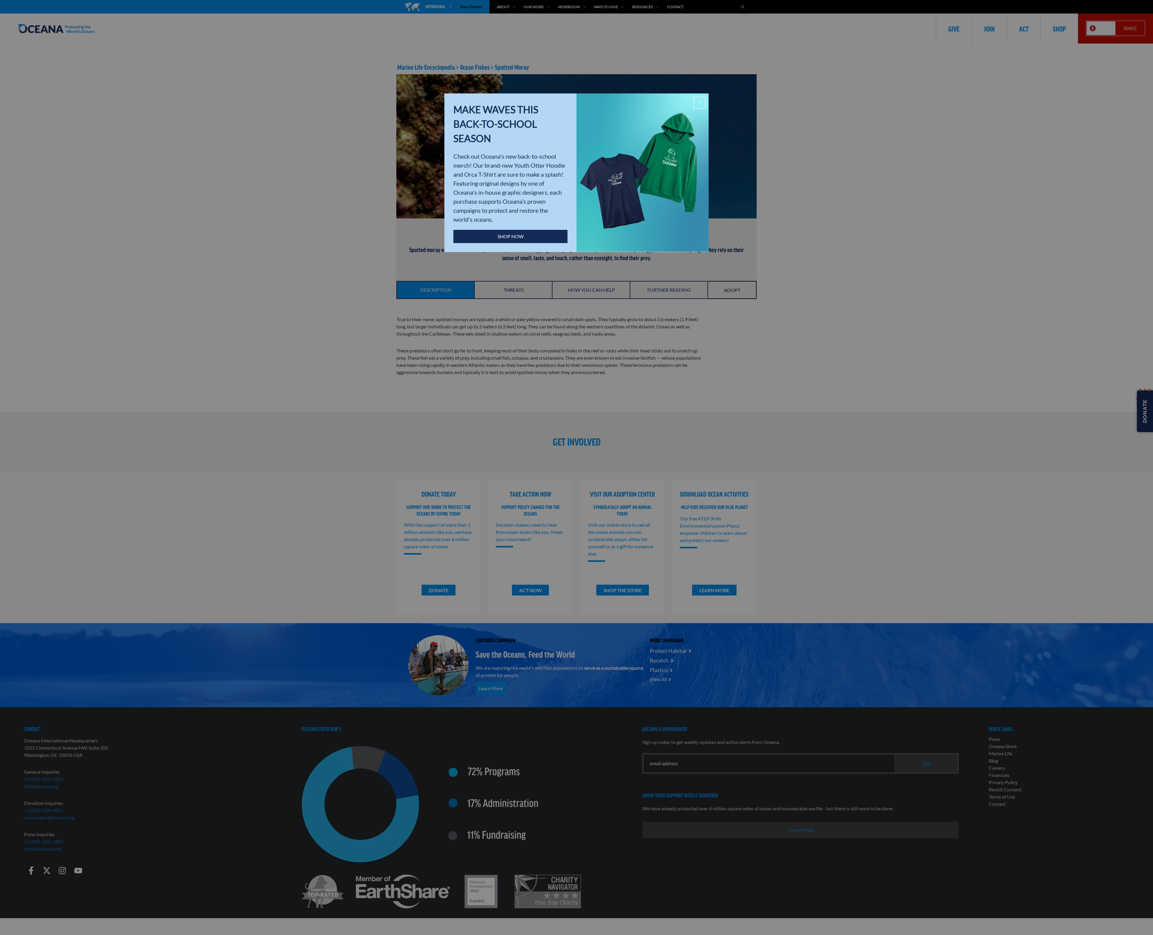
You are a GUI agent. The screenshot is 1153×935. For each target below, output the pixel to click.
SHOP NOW (511, 236)
